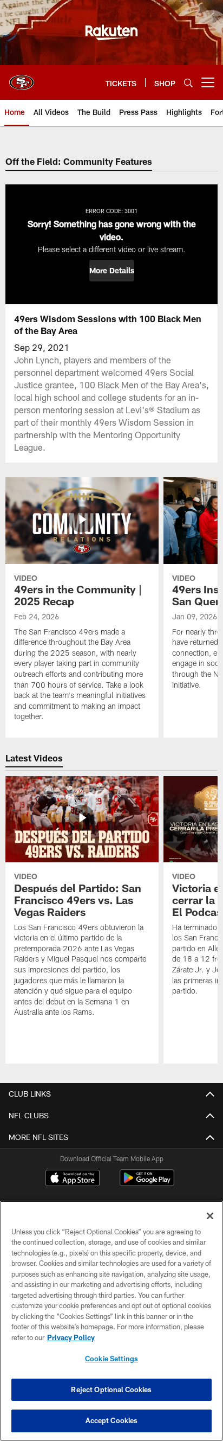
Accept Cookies (112, 1420)
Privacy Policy (71, 1337)
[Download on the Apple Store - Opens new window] (72, 1179)
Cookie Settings (111, 1358)
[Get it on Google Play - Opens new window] (147, 1183)
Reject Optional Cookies (111, 1389)
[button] (111, 270)
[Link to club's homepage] (22, 78)
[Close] (210, 1216)
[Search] (188, 82)
